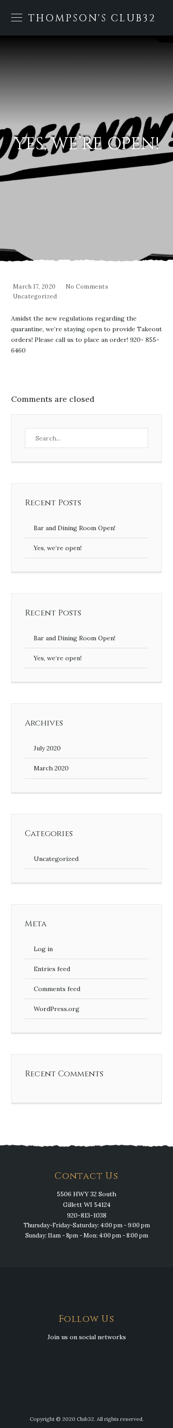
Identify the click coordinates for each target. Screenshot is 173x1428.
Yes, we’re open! (58, 548)
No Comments (87, 286)
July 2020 (47, 748)
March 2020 (51, 768)
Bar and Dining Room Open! (74, 528)
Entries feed (52, 969)
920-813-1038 (86, 1215)
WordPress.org (56, 1009)
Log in (43, 949)
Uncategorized (35, 296)
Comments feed (57, 989)
